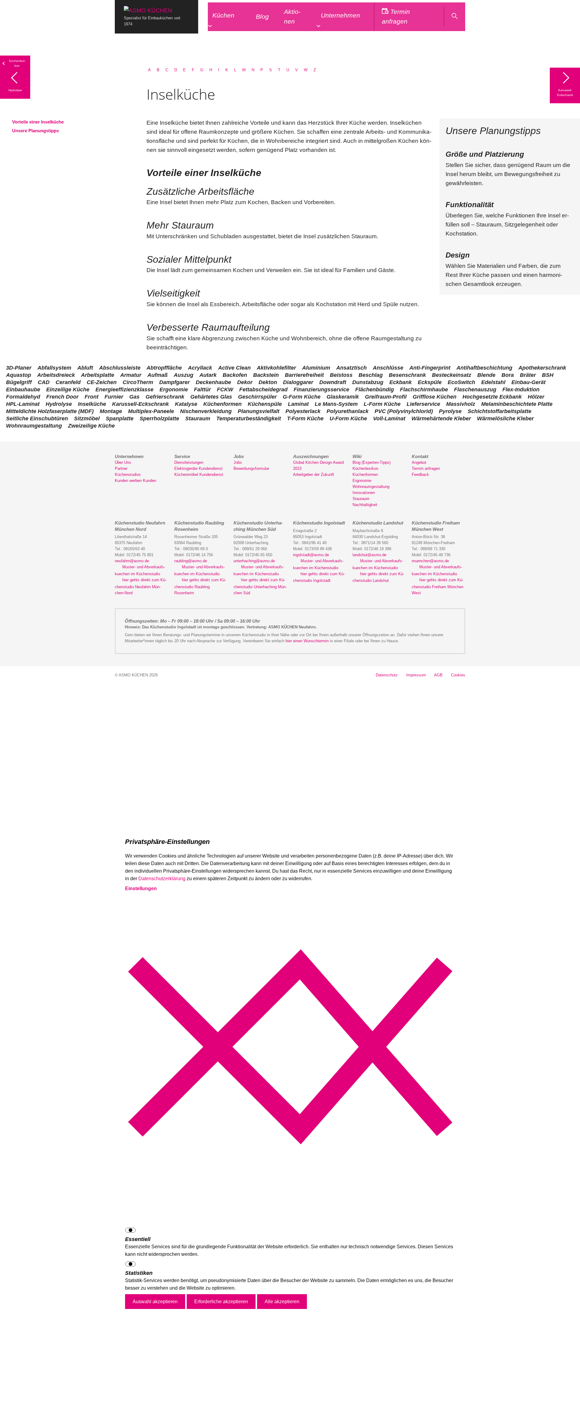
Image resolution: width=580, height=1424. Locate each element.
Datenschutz (387, 675)
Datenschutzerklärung (161, 878)
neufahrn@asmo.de (132, 561)
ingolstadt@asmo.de (311, 555)
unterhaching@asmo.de (254, 561)
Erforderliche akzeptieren (221, 1301)
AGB (438, 675)
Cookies (458, 675)
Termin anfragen (396, 16)
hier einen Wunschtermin (307, 641)
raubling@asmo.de (190, 561)
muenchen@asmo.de (430, 561)
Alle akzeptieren (282, 1301)
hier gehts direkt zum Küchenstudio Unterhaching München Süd (260, 586)
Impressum (416, 675)
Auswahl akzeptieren (155, 1301)
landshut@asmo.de (369, 555)
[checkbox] (290, 1231)
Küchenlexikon (17, 63)
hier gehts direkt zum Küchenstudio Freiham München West (437, 586)
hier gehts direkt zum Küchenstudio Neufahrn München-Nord (140, 586)
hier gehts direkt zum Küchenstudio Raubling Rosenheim (200, 586)
